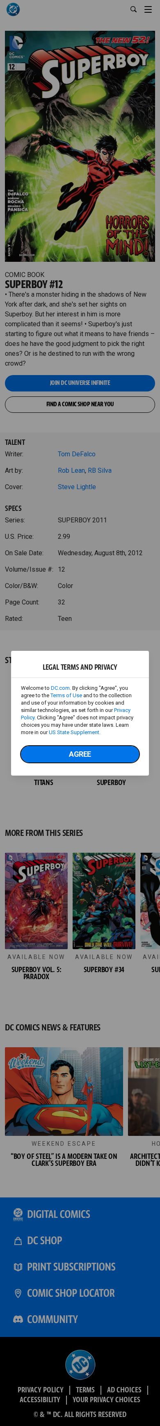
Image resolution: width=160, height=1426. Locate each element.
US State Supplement (74, 732)
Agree (80, 754)
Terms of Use (66, 695)
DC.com (60, 688)
